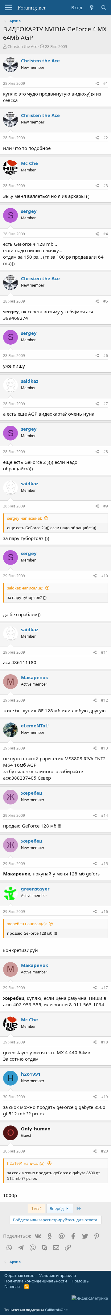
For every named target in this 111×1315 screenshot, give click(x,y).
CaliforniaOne (56, 1309)
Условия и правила (57, 1275)
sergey (29, 211)
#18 (104, 1042)
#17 (104, 987)
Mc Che (29, 163)
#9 (105, 506)
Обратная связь (19, 1275)
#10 (104, 575)
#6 (105, 355)
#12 (104, 700)
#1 (105, 83)
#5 (105, 301)
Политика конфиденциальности (35, 1281)
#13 (104, 748)
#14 (104, 815)
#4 (105, 234)
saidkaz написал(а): (25, 588)
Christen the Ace (22, 46)
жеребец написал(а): (27, 923)
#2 (105, 137)
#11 (104, 652)
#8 (105, 451)
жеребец (31, 793)
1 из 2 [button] (36, 1208)
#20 (104, 1151)
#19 (104, 1096)
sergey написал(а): (24, 518)
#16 (104, 911)
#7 (105, 403)
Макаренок (34, 677)
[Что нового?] (91, 7)
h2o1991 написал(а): (26, 1163)
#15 (104, 863)
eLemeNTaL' (35, 725)
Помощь (80, 1281)
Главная (12, 1286)
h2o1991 (31, 1074)
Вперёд (57, 1208)
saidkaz (29, 381)
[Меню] (8, 7)
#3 (105, 185)
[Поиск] (104, 7)
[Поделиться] (97, 83)
